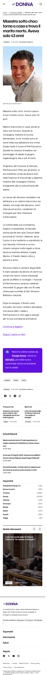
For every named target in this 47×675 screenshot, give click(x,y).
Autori (6, 642)
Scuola (5, 514)
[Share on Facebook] (5, 396)
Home (5, 12)
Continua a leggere (13, 326)
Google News (19, 355)
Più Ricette (38, 620)
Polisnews (20, 620)
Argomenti (8, 631)
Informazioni (9, 637)
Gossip (5, 496)
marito (16, 380)
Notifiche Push (24, 663)
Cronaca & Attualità (15, 12)
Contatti (14, 663)
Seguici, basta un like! (14, 334)
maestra (7, 380)
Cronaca (6, 42)
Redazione (6, 663)
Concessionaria (19, 667)
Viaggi (5, 518)
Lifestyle (6, 500)
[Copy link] (19, 396)
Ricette (5, 507)
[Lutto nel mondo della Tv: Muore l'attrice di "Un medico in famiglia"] (32, 414)
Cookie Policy (7, 667)
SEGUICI (9, 359)
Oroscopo (7, 504)
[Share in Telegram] (15, 396)
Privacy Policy (35, 663)
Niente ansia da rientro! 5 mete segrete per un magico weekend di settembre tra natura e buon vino (21, 443)
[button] (4, 4)
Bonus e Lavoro (9, 489)
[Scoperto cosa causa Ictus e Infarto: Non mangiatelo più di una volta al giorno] (13, 414)
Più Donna (29, 620)
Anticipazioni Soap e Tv (11, 486)
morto (24, 380)
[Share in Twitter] (10, 396)
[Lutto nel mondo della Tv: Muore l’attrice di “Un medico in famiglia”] (22, 559)
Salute (6, 422)
